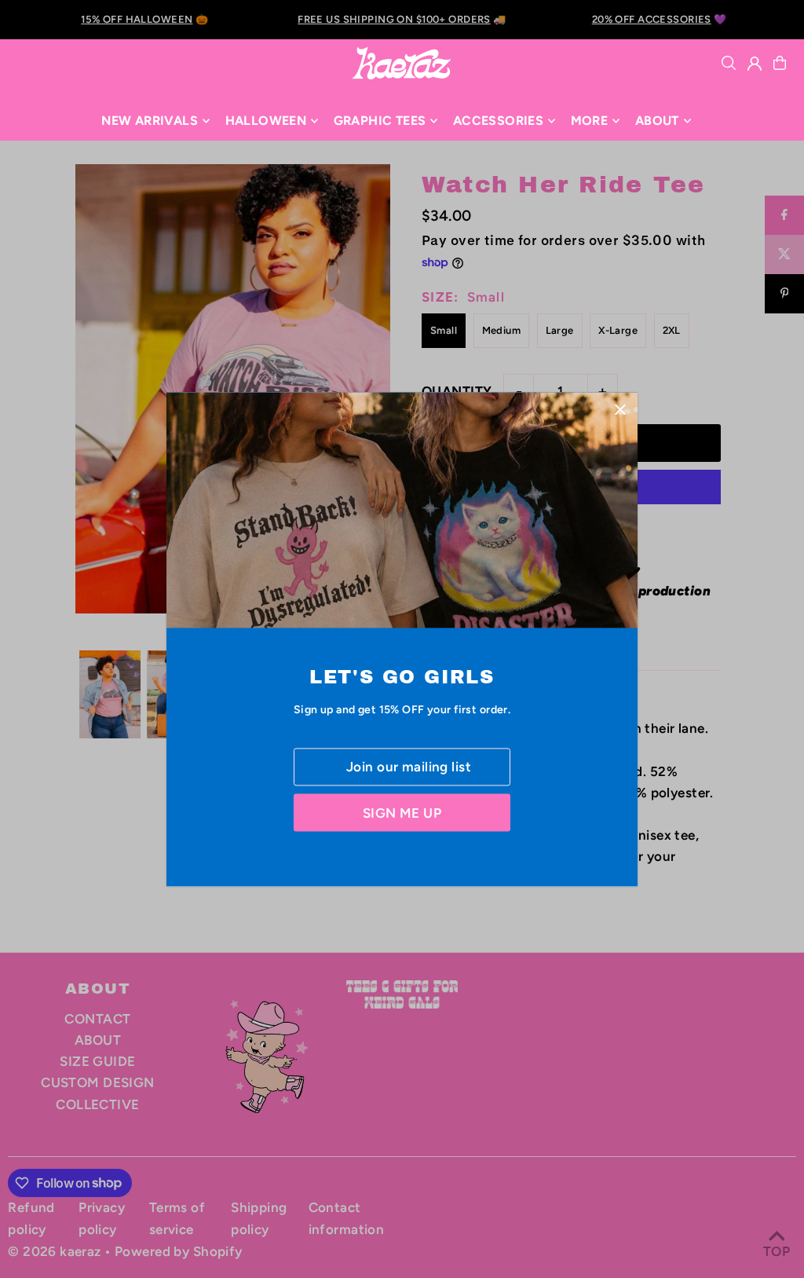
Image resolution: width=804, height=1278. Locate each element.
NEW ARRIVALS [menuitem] (149, 120)
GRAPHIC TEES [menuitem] (380, 120)
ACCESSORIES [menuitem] (498, 120)
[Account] (754, 64)
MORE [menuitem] (589, 120)
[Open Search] (729, 63)
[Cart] (779, 63)
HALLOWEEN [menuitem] (266, 120)
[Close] (620, 409)
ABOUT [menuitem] (657, 120)
